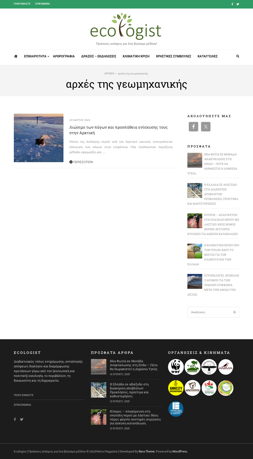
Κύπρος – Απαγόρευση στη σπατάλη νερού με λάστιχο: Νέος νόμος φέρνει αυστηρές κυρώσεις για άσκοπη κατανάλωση (135, 417)
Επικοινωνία (42, 3)
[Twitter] (237, 4)
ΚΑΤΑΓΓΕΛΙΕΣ (208, 56)
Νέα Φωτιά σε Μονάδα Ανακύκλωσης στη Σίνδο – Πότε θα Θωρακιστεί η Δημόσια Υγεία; (134, 365)
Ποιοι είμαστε (22, 3)
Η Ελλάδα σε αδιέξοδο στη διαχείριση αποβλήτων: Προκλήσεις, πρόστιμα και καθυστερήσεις (129, 390)
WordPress (179, 451)
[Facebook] (232, 4)
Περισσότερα (83, 162)
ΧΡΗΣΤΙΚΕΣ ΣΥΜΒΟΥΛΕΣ (173, 56)
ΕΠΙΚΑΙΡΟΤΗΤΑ (35, 56)
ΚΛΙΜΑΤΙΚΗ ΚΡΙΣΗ (136, 56)
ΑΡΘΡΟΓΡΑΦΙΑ (64, 56)
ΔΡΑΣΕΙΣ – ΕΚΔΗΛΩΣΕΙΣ (98, 56)
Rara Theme (147, 451)
